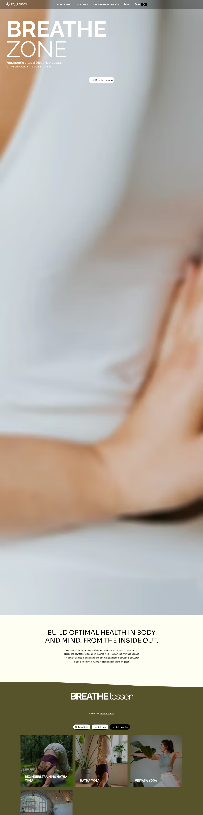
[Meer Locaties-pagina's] (88, 4)
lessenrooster (107, 713)
